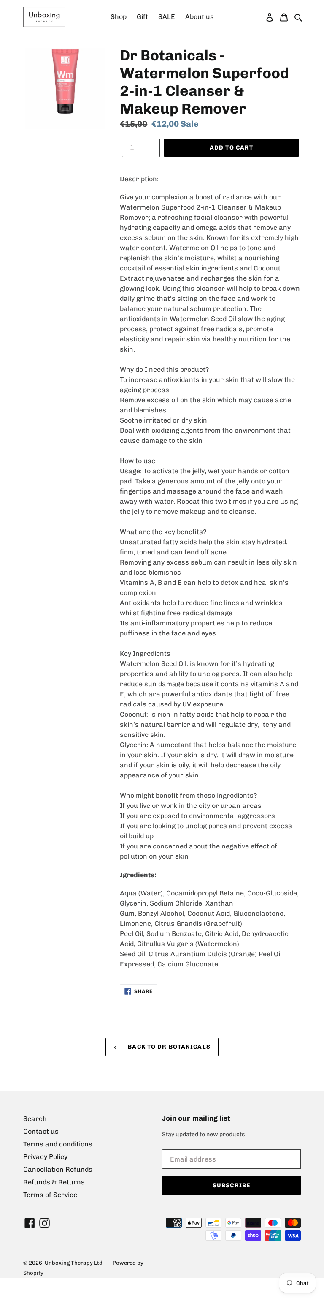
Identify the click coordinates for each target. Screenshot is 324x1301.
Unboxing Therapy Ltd (74, 1263)
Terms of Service (50, 1195)
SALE (166, 17)
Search (35, 1119)
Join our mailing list (196, 1118)
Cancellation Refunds (57, 1169)
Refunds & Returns (54, 1182)
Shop (119, 17)
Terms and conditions (57, 1144)
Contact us (41, 1131)
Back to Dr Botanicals (168, 1046)
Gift (142, 17)
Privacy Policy (45, 1157)
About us (199, 17)
